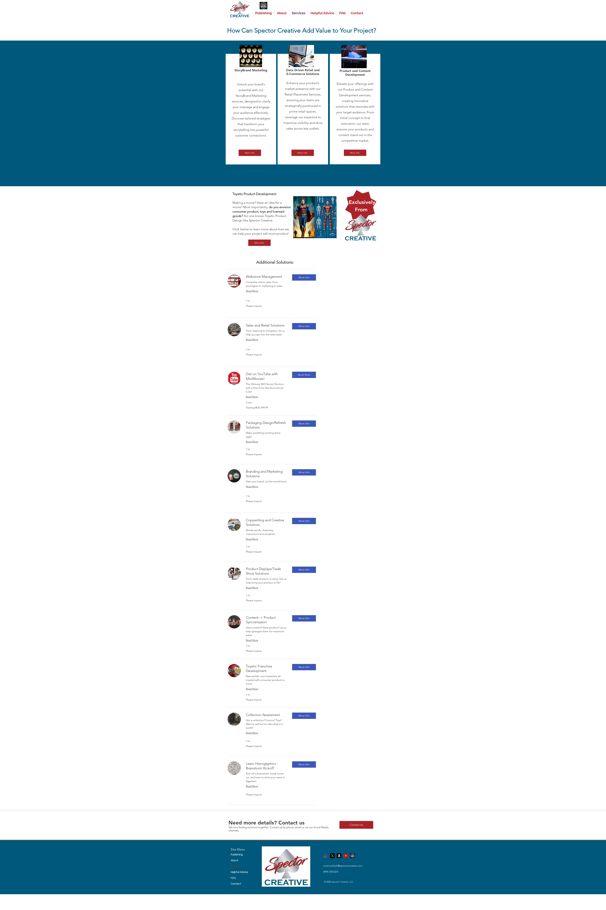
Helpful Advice (236, 872)
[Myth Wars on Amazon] (339, 855)
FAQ (233, 878)
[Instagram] (325, 855)
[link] (266, 276)
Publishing (236, 854)
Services (236, 866)
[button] (304, 277)
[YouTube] (346, 855)
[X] (332, 855)
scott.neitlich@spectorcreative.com (342, 865)
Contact (236, 884)
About (234, 860)
